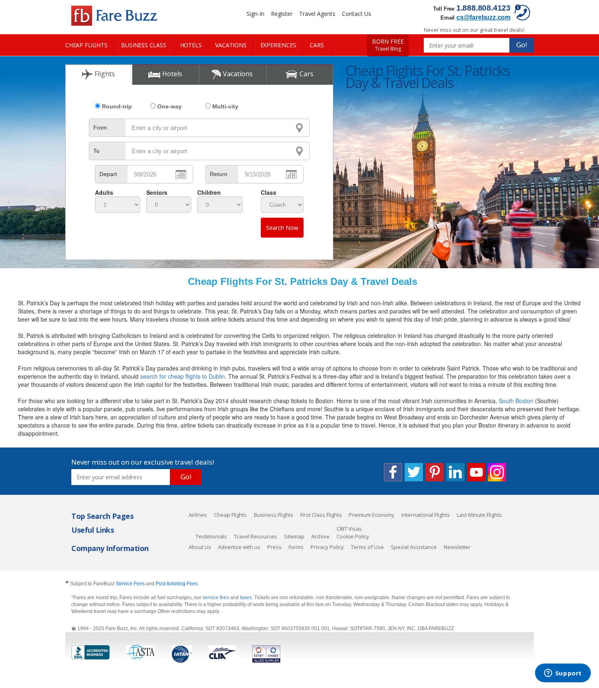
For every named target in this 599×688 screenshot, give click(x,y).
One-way (169, 106)
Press (274, 547)
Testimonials (211, 536)
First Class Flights (321, 514)
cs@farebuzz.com (483, 17)
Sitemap (294, 536)
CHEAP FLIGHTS (86, 45)
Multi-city (225, 106)
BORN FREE (388, 45)
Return (218, 174)
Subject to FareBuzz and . (132, 583)
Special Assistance (414, 547)
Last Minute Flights (479, 514)
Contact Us (356, 14)
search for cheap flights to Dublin (182, 376)
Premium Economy (371, 514)
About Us (200, 547)
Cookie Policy (353, 536)
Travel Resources (255, 536)
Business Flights (273, 514)
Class (268, 192)
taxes (246, 597)
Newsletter (457, 547)
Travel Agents (317, 14)
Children (209, 192)
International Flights (425, 514)
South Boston (516, 401)
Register (282, 14)
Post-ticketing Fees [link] (177, 584)
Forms (296, 547)
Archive (320, 536)
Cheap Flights (230, 514)
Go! (521, 44)
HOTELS (191, 45)
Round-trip (117, 106)
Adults (104, 192)
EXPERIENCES (278, 45)
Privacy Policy (327, 547)
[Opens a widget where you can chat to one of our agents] (563, 674)
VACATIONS (230, 45)
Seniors (156, 192)
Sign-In (255, 14)
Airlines (198, 514)
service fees (216, 597)
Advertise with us (239, 547)
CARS (317, 45)
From (100, 127)
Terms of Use (367, 547)
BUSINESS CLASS (143, 45)
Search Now (282, 228)
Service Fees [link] (130, 584)
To (96, 151)
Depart (108, 174)
